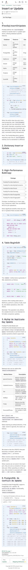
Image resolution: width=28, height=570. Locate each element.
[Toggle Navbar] (26, 2)
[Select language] (16, 2)
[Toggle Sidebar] (2, 2)
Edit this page (6, 551)
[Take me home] (7, 2)
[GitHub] (19, 2)
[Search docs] (22, 2)
